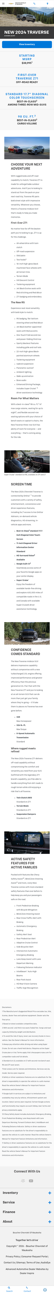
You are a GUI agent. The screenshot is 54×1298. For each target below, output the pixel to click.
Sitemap (20, 1263)
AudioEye (45, 1263)
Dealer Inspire (27, 1273)
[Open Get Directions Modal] (47, 3)
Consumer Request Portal (34, 1257)
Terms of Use (33, 1263)
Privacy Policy (13, 1257)
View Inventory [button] (27, 44)
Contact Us (9, 1263)
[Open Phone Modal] (34, 3)
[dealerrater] (23, 1181)
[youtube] (31, 1181)
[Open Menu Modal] (3, 3)
